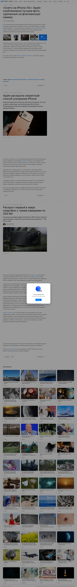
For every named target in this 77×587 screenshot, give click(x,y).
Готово (38, 299)
